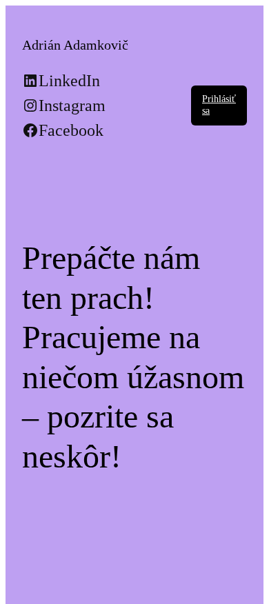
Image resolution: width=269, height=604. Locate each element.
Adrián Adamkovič (75, 44)
